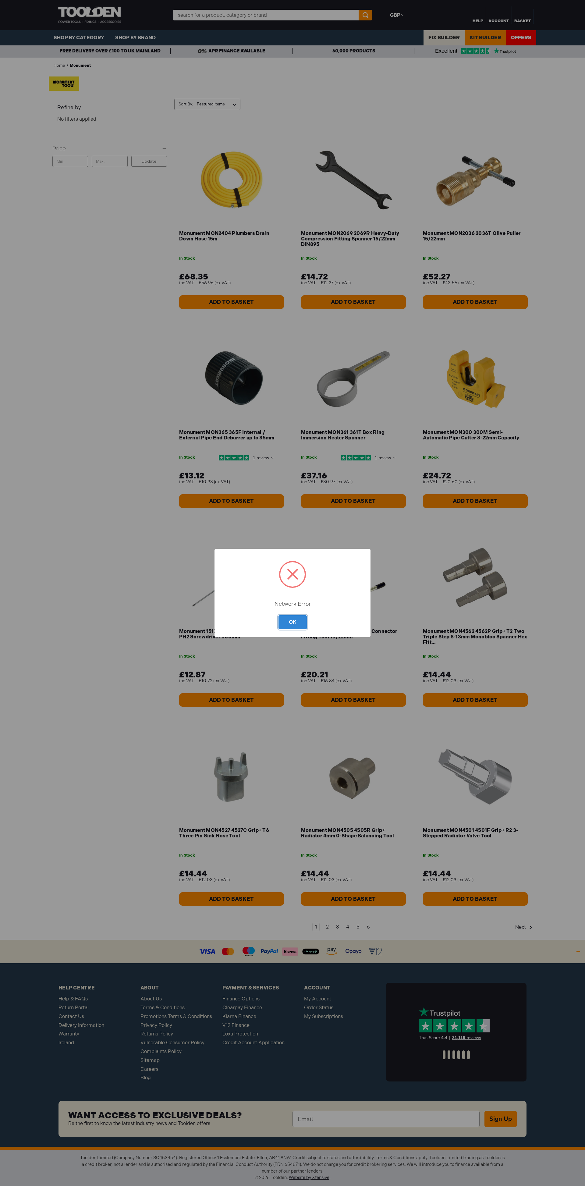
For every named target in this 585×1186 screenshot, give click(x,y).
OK (292, 622)
